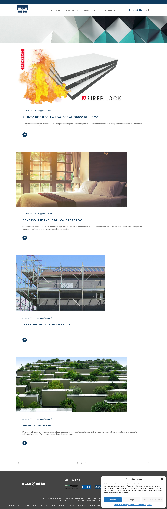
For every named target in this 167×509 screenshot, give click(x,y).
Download (90, 10)
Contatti (110, 10)
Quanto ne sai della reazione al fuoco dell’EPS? (60, 117)
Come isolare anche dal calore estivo (52, 220)
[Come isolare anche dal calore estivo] (71, 179)
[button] (162, 479)
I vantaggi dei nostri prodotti (46, 324)
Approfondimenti (45, 111)
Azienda (55, 10)
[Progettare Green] (71, 384)
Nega (131, 500)
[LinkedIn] (133, 10)
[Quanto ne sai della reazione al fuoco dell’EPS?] (71, 76)
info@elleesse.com (93, 501)
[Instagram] (137, 10)
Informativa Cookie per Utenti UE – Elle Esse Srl (130, 505)
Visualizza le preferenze (152, 500)
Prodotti (72, 10)
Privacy (149, 505)
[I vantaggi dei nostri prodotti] (60, 283)
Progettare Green (36, 425)
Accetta (113, 500)
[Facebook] (129, 10)
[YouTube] (140, 10)
